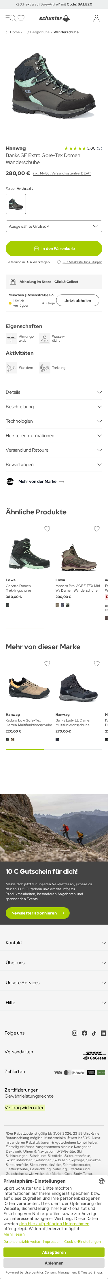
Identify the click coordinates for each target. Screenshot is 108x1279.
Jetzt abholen (78, 300)
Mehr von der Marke (37, 481)
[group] (54, 84)
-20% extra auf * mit (54, 4)
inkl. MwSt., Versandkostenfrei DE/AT (62, 173)
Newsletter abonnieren (34, 913)
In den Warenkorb (58, 248)
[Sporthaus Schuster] (54, 18)
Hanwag (16, 148)
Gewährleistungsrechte (29, 1096)
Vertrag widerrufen (25, 1108)
